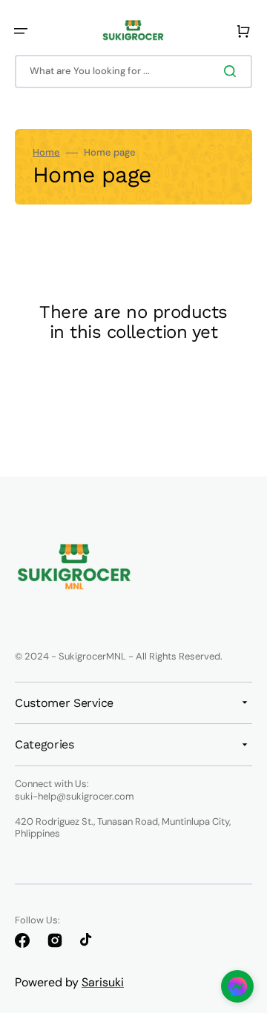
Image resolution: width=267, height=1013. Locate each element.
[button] (20, 31)
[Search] (233, 71)
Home (46, 153)
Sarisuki (103, 982)
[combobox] (133, 71)
